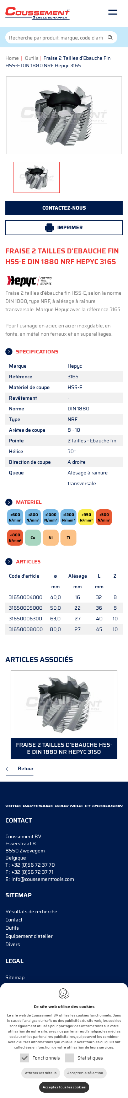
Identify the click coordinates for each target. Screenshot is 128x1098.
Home (12, 58)
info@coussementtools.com (42, 879)
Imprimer (70, 227)
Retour (25, 768)
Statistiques (90, 1058)
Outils (31, 58)
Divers (12, 944)
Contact (13, 920)
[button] (110, 37)
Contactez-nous (64, 208)
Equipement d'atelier (29, 936)
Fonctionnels (46, 1058)
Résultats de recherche (31, 911)
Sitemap (15, 977)
